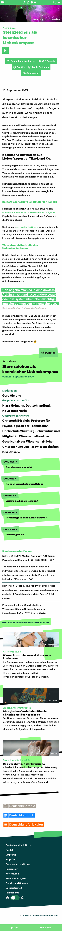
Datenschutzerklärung (18, 864)
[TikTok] (24, 2)
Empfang (11, 854)
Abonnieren (32, 72)
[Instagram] (28, 2)
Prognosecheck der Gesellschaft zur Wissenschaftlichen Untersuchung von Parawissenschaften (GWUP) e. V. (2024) (24, 609)
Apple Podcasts (40, 67)
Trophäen (11, 859)
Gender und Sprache (17, 883)
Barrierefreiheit (14, 887)
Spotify (21, 67)
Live (16, 927)
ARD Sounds (48, 61)
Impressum (12, 868)
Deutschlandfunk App (22, 61)
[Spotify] (32, 2)
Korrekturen (12, 873)
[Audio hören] (5, 50)
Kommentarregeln (16, 878)
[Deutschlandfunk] (35, 2)
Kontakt (10, 849)
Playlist (47, 927)
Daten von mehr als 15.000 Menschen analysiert (28, 212)
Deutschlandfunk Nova (18, 845)
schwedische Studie (27, 227)
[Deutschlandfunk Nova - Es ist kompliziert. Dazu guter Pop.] (2, 2)
